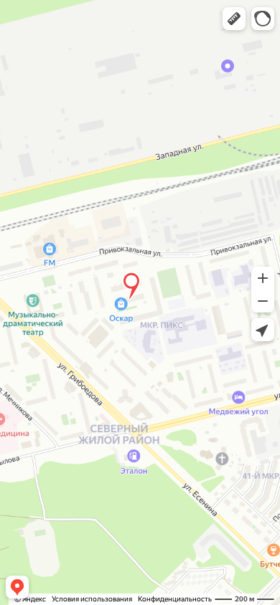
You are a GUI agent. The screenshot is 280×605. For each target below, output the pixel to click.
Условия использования (92, 599)
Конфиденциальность (175, 599)
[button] (234, 18)
